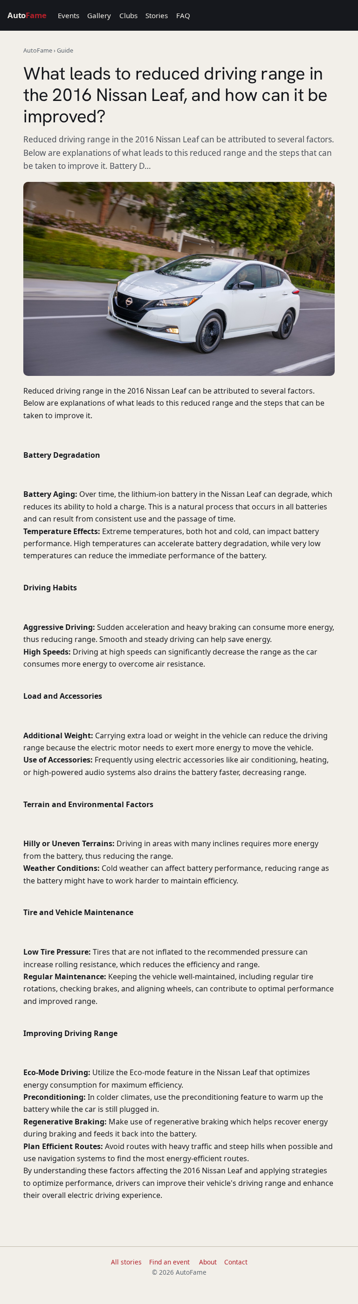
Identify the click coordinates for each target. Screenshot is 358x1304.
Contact (236, 1261)
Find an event (169, 1261)
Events (68, 15)
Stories (156, 15)
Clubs (128, 15)
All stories (126, 1261)
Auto (27, 15)
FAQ (183, 15)
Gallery (99, 15)
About (208, 1261)
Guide (65, 50)
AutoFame (37, 50)
